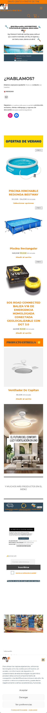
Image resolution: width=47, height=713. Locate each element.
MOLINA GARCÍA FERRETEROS (11, 10)
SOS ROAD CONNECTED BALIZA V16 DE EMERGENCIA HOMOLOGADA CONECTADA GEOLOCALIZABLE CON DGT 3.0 (23, 313)
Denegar (23, 697)
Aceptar (23, 690)
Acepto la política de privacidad (26, 573)
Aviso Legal (33, 710)
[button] (43, 660)
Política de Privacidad (19, 710)
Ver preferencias (23, 704)
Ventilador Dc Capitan (23, 390)
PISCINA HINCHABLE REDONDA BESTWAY (23, 192)
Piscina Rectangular (23, 248)
